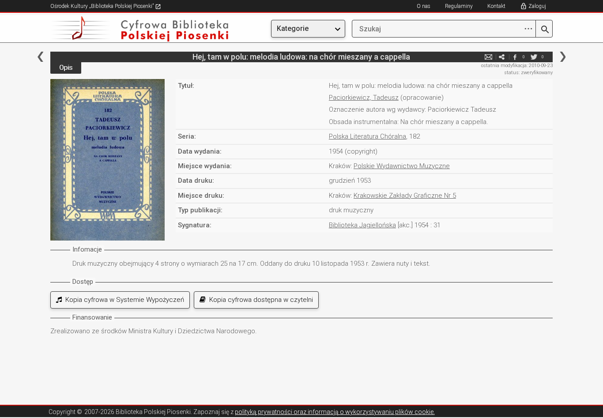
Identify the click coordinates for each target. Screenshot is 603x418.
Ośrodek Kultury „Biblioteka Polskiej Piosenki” (102, 6)
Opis (65, 68)
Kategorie (293, 28)
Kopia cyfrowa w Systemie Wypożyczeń (123, 300)
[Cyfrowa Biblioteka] (125, 28)
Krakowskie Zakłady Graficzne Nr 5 (405, 196)
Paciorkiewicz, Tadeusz (364, 98)
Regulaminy (459, 6)
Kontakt (496, 6)
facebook (514, 57)
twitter (533, 57)
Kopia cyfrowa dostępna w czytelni (259, 300)
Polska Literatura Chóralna (367, 136)
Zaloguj (537, 6)
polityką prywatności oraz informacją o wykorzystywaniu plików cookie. (335, 411)
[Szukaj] (544, 30)
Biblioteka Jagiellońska (362, 225)
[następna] (562, 57)
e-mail (488, 57)
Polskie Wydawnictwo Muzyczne (402, 166)
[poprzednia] (40, 57)
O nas (423, 6)
